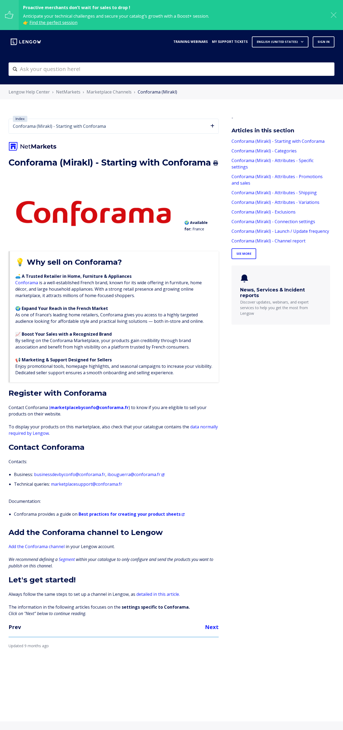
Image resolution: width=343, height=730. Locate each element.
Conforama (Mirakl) (157, 92)
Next (212, 627)
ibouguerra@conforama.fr (134, 474)
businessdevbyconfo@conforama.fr (69, 474)
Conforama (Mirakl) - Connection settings (273, 221)
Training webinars (190, 41)
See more (243, 254)
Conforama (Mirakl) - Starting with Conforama (278, 141)
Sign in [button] (324, 42)
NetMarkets (68, 92)
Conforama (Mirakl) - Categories (264, 151)
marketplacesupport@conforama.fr (86, 484)
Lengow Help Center (29, 92)
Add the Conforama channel (37, 546)
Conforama (26, 283)
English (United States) (278, 42)
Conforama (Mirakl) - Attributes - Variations (275, 202)
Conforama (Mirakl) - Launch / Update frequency (280, 231)
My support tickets (230, 41)
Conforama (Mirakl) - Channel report (268, 241)
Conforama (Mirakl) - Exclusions (264, 212)
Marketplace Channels (109, 92)
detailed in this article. (158, 594)
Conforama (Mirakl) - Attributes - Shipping (274, 193)
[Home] (26, 41)
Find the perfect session (53, 22)
